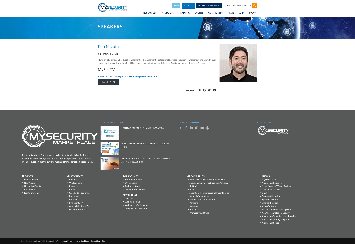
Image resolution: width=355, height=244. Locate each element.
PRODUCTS (168, 13)
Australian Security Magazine (276, 219)
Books (72, 189)
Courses (129, 198)
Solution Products (133, 179)
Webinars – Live (132, 201)
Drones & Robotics (271, 196)
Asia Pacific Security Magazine (276, 209)
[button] (199, 90)
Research (73, 186)
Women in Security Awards (202, 199)
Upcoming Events (32, 186)
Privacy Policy (66, 241)
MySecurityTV (76, 202)
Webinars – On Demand (136, 205)
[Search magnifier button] (254, 5)
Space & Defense (270, 199)
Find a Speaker (31, 179)
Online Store (131, 182)
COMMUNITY (215, 13)
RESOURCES (150, 13)
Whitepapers (75, 182)
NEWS (231, 13)
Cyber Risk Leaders (271, 189)
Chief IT (265, 192)
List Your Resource (78, 209)
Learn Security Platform (136, 208)
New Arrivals (30, 182)
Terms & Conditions (81, 241)
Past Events (29, 189)
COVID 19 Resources (79, 192)
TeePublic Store (132, 186)
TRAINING (184, 13)
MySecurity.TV (269, 179)
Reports (73, 179)
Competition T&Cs (97, 241)
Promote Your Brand (135, 189)
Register (188, 6)
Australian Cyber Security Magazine (279, 216)
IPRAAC (193, 186)
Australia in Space (270, 222)
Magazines (74, 196)
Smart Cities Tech (270, 202)
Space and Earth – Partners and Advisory (208, 182)
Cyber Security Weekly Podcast (277, 186)
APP (241, 13)
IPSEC (192, 189)
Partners (193, 202)
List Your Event (31, 192)
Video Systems (269, 206)
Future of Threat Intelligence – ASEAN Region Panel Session (127, 76)
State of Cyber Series (199, 196)
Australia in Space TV (79, 206)
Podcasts (73, 199)
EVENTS (199, 13)
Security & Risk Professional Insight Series (209, 192)
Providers (194, 209)
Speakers (193, 206)
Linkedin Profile (108, 82)
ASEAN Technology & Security (276, 212)
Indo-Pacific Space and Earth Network (207, 179)
